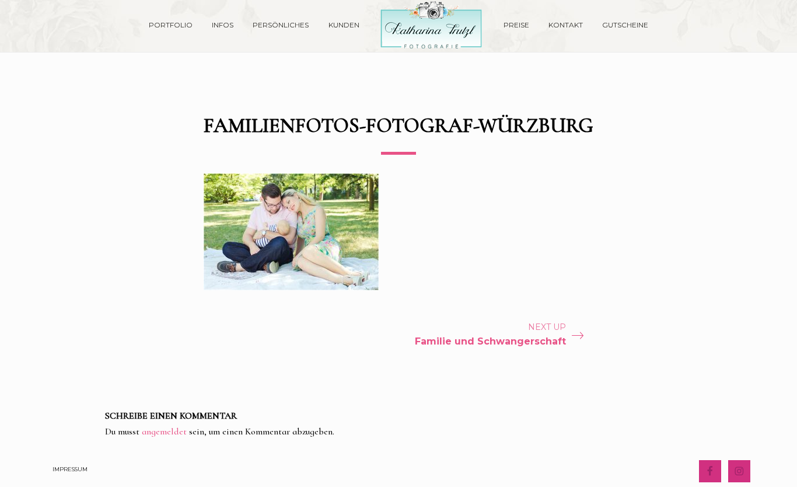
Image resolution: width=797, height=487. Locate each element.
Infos (222, 24)
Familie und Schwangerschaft (490, 341)
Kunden (343, 24)
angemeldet (164, 431)
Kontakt (565, 24)
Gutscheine (625, 24)
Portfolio (171, 24)
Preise (516, 24)
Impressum (70, 469)
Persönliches (281, 24)
